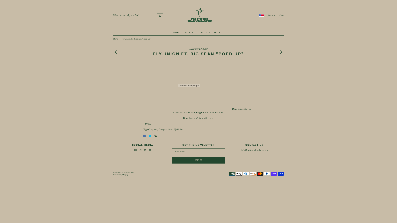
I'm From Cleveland (126, 172)
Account (272, 16)
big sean (154, 130)
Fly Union (178, 130)
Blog (204, 32)
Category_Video (165, 130)
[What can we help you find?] (138, 15)
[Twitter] (150, 136)
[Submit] (160, 15)
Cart (281, 16)
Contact (191, 32)
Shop (217, 32)
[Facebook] (144, 136)
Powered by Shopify (120, 175)
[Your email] (198, 151)
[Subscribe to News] (155, 136)
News (115, 39)
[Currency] (261, 15)
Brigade (200, 113)
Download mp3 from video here (198, 118)
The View (190, 113)
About (177, 32)
